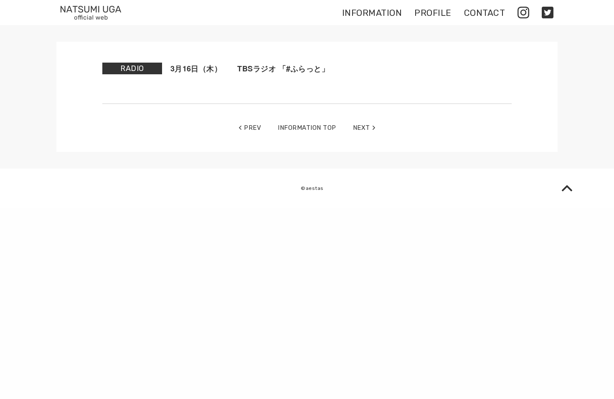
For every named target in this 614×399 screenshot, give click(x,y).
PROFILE (432, 12)
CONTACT (484, 12)
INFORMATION (372, 12)
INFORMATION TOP (307, 128)
